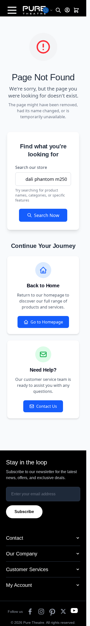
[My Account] (67, 10)
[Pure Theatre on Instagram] (41, 611)
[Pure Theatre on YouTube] (74, 611)
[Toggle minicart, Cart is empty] (76, 10)
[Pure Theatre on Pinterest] (52, 611)
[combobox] (43, 179)
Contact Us (46, 406)
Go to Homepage (46, 322)
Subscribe (24, 512)
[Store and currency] (48, 10)
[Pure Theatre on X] (63, 611)
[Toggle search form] (58, 10)
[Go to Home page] (37, 10)
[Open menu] (12, 10)
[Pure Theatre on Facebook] (30, 611)
